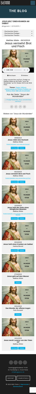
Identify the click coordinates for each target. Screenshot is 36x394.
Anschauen (12, 75)
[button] (33, 3)
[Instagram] (25, 362)
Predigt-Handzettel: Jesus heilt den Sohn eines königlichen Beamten (18, 214)
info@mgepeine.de (18, 372)
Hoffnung (23, 87)
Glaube (18, 87)
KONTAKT (10, 378)
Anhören (25, 75)
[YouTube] (20, 362)
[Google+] (16, 362)
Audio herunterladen (24, 90)
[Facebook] (11, 362)
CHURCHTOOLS (23, 378)
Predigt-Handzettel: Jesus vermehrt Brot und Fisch (18, 178)
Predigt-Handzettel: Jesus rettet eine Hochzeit (18, 144)
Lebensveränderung (11, 89)
